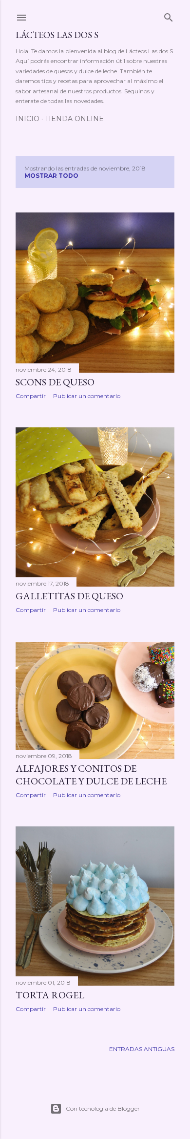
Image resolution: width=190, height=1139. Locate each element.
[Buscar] (168, 15)
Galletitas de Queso (69, 596)
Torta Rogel (50, 995)
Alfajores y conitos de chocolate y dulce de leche (91, 774)
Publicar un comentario (86, 396)
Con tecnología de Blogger (103, 1108)
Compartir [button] (31, 396)
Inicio (27, 118)
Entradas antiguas (141, 1049)
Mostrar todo (51, 175)
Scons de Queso (55, 382)
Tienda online (74, 118)
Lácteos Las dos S (57, 35)
